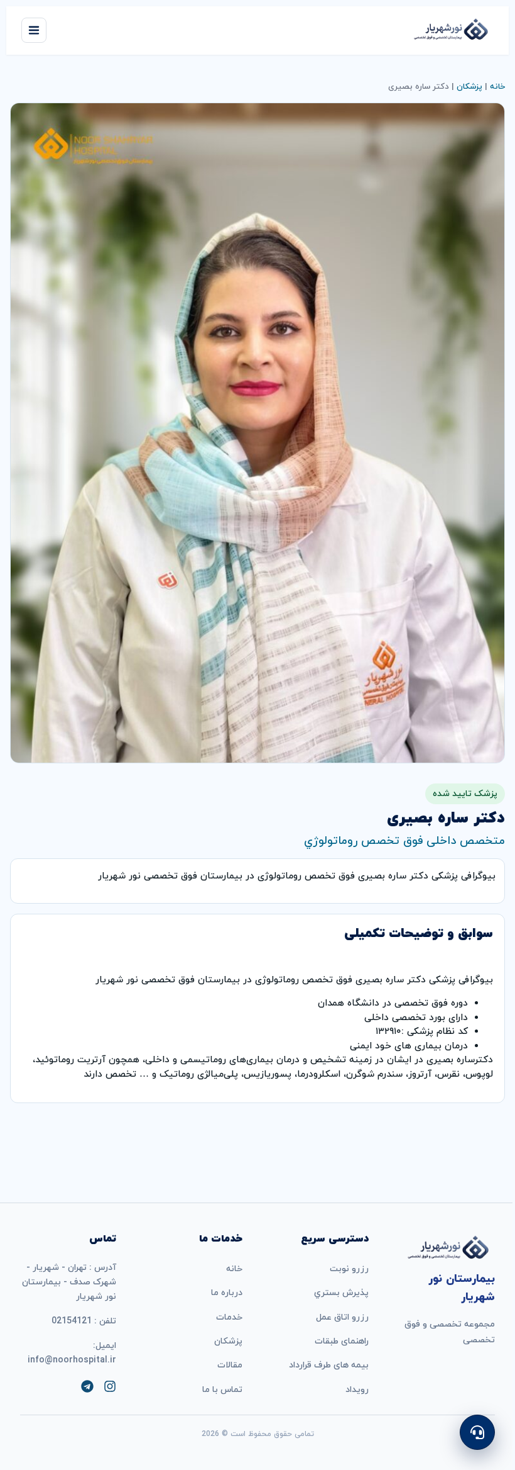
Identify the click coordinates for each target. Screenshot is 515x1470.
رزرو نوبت (349, 1269)
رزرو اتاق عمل (342, 1317)
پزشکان (469, 87)
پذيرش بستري (341, 1293)
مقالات (229, 1365)
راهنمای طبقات (342, 1341)
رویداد (357, 1390)
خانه (497, 87)
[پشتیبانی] (477, 1432)
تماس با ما (222, 1390)
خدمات (229, 1317)
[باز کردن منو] (33, 30)
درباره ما (226, 1293)
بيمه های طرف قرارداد (329, 1365)
